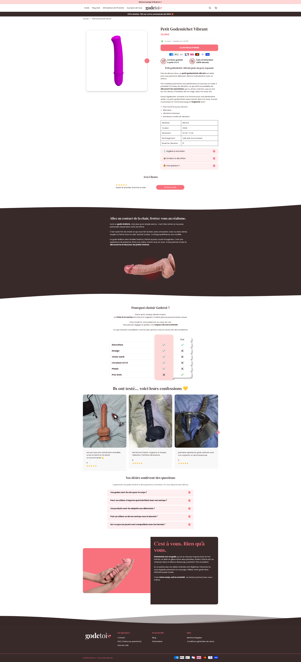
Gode (86, 8)
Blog (154, 637)
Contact (121, 637)
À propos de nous (134, 8)
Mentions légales (194, 637)
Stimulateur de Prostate (113, 8)
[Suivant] (147, 60)
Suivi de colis (123, 645)
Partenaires (157, 641)
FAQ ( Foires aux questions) (129, 641)
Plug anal (96, 8)
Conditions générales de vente (200, 641)
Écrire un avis (170, 187)
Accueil (86, 19)
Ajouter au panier (189, 47)
